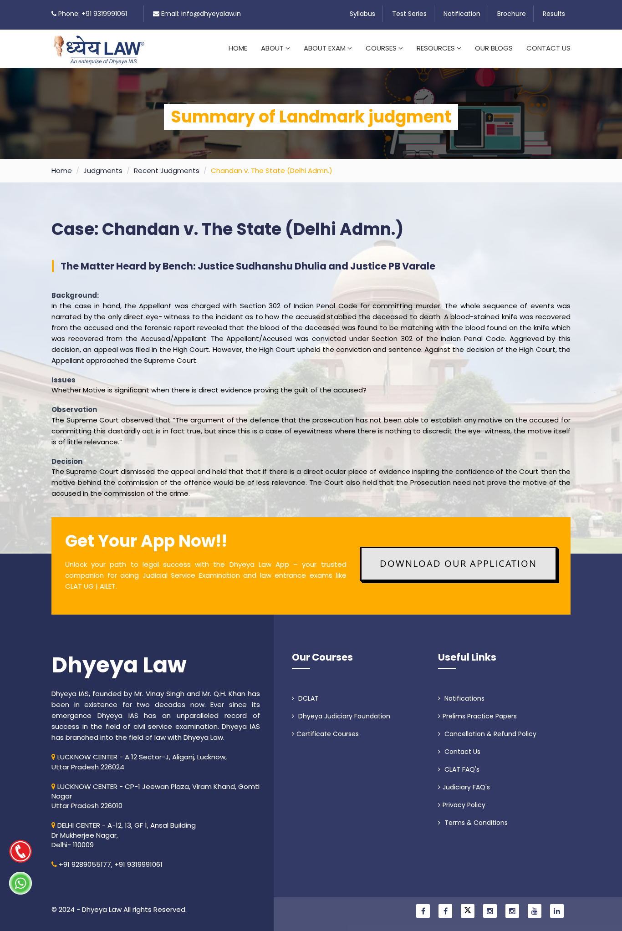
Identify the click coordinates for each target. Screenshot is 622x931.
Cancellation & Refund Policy (489, 733)
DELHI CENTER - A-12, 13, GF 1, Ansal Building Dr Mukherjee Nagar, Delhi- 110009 (123, 835)
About (273, 48)
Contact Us (548, 48)
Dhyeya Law (119, 665)
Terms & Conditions (475, 822)
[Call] (20, 851)
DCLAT (307, 698)
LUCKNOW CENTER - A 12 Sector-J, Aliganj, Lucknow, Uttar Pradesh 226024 (139, 761)
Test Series (409, 13)
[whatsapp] (20, 883)
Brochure (511, 13)
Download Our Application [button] (458, 563)
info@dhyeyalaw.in (211, 13)
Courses (382, 48)
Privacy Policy (464, 804)
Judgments (102, 170)
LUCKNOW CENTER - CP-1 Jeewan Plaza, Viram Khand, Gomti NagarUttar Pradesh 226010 (155, 796)
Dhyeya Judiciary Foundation (343, 716)
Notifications (463, 698)
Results (554, 13)
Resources (437, 48)
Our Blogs (494, 48)
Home (238, 48)
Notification (462, 13)
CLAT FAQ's (461, 769)
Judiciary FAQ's (466, 787)
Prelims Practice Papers (480, 716)
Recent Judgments (166, 170)
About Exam (325, 48)
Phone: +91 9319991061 (92, 13)
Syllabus (362, 13)
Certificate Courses (327, 733)
